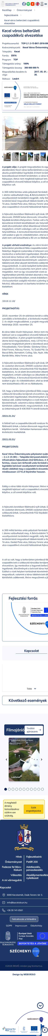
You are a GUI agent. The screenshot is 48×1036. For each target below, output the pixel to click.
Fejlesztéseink (34, 856)
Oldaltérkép (36, 925)
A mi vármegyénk (12, 880)
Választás (16, 875)
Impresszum (21, 925)
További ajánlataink (32, 730)
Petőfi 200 (32, 861)
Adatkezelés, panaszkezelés (34, 868)
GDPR (9, 925)
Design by (24, 974)
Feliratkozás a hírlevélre (24, 919)
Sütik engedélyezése (33, 809)
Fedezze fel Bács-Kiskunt (12, 868)
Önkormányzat (13, 861)
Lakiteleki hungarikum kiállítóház (22, 742)
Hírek (19, 856)
